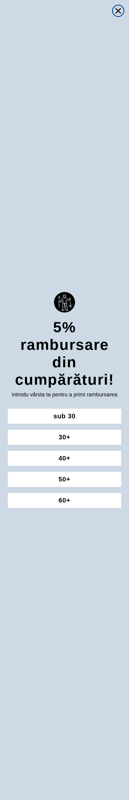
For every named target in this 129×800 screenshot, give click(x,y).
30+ (64, 437)
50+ (64, 479)
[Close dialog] (118, 11)
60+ (64, 500)
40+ (64, 458)
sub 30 (64, 416)
